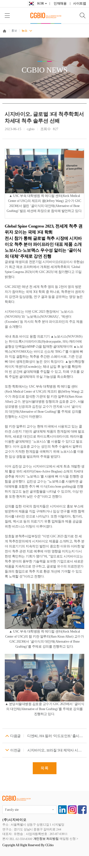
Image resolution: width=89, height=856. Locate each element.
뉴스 (24, 30)
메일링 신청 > (69, 838)
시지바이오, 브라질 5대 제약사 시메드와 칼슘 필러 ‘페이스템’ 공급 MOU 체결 (55, 750)
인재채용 (60, 3)
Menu (7, 15)
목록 (45, 768)
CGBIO (45, 15)
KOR (40, 3)
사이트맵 (79, 3)
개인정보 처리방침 (46, 838)
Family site (12, 810)
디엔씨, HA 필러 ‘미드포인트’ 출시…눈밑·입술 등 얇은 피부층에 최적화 (55, 736)
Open (79, 15)
